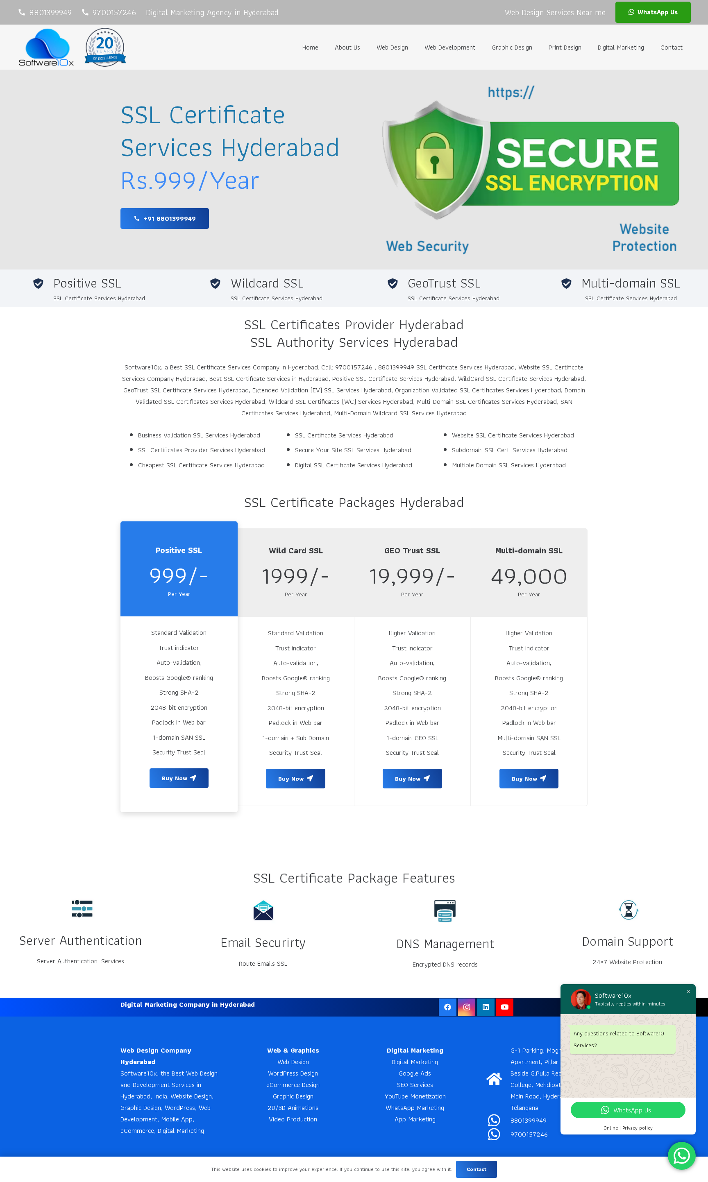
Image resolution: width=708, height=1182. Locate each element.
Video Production (293, 1119)
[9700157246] (498, 1134)
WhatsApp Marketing (415, 1107)
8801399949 (529, 1120)
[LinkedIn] (486, 1007)
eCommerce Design (293, 1084)
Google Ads (415, 1073)
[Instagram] (467, 1007)
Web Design (293, 1061)
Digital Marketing (415, 1061)
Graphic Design (293, 1096)
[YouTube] (505, 1007)
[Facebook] (447, 1007)
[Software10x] (46, 47)
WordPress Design (293, 1073)
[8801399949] (498, 1120)
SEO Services (415, 1084)
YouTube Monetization (415, 1096)
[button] (414, 47)
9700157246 (529, 1134)
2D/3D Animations (293, 1107)
